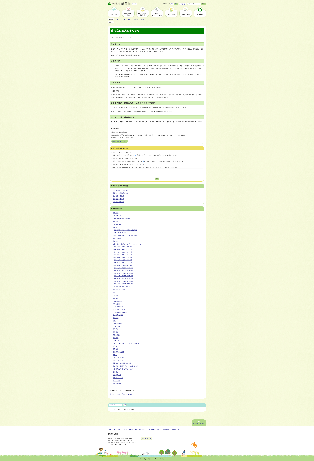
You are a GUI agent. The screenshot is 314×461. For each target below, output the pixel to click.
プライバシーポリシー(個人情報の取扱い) (135, 429)
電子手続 (115, 329)
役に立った (117, 155)
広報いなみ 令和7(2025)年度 (123, 249)
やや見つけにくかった (164, 161)
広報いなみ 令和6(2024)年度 (123, 252)
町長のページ (117, 215)
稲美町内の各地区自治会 (121, 193)
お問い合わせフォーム (119, 141)
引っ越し (135, 19)
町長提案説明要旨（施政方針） (123, 218)
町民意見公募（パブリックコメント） (125, 369)
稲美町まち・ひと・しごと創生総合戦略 (125, 230)
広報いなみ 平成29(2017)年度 (123, 270)
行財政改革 (116, 304)
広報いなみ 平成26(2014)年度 (123, 278)
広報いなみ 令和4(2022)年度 (123, 257)
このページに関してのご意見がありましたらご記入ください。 (131, 164)
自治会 (142, 19)
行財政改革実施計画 (119, 309)
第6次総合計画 (118, 301)
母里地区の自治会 (118, 199)
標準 (172, 3)
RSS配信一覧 (165, 429)
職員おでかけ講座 (118, 352)
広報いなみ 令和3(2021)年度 (123, 260)
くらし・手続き (125, 19)
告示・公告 (116, 380)
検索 (204, 3)
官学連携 (115, 332)
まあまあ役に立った (128, 155)
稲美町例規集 (117, 383)
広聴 (114, 320)
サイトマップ (175, 429)
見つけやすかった (119, 161)
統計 (114, 292)
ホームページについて (115, 429)
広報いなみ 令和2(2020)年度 (123, 262)
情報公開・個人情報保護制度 (122, 363)
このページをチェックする (116, 404)
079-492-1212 (117, 440)
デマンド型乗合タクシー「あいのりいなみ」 (127, 343)
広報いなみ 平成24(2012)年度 (123, 283)
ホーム (117, 19)
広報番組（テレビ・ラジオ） (122, 286)
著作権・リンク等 (154, 429)
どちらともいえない (142, 155)
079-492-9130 (136, 135)
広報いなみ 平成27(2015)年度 (123, 276)
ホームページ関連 (119, 357)
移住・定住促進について (121, 232)
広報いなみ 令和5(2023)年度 (123, 254)
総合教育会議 (117, 375)
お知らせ (115, 212)
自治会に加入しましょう (121, 190)
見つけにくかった (178, 161)
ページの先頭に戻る (198, 423)
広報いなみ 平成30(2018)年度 (123, 268)
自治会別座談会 (118, 323)
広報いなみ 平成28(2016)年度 (123, 273)
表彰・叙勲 (116, 335)
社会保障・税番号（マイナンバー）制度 (126, 366)
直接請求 (115, 372)
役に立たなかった (171, 155)
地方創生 (115, 227)
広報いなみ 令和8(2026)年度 (123, 246)
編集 (125, 404)
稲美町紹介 (116, 221)
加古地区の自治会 (118, 196)
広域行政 (115, 318)
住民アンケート (118, 326)
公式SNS (115, 241)
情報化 (115, 355)
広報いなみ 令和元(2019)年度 (123, 265)
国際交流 (115, 349)
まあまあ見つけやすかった (134, 161)
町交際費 (115, 295)
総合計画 (115, 298)
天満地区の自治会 (118, 202)
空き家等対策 (117, 224)
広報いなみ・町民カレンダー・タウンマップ (127, 244)
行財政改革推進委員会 (120, 312)
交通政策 (115, 338)
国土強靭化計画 (118, 315)
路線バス (116, 340)
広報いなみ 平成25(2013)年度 (123, 281)
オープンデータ (118, 360)
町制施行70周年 (118, 378)
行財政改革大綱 (118, 306)
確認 (157, 178)
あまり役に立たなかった (157, 155)
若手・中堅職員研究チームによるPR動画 (125, 235)
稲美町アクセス (146, 438)
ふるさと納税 (117, 238)
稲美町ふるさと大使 (119, 289)
